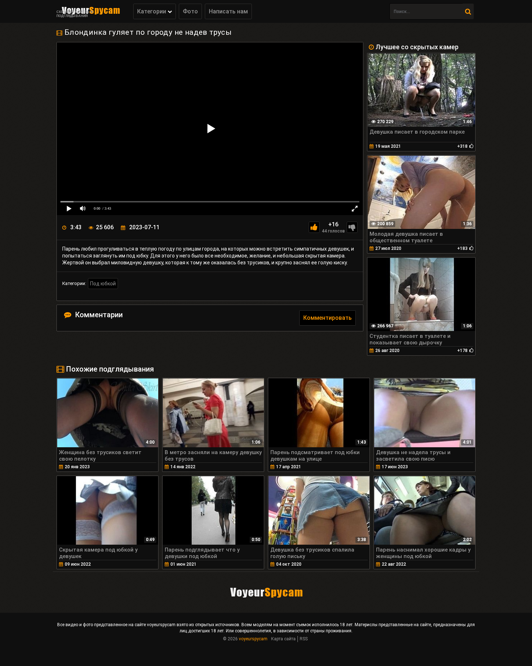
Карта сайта (283, 638)
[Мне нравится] (314, 227)
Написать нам (228, 11)
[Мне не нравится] (352, 227)
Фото (190, 11)
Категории (152, 11)
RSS (304, 638)
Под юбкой (103, 283)
